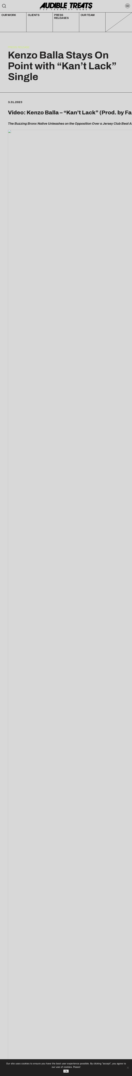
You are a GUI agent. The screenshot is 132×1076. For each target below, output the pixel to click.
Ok (66, 1071)
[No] (127, 1067)
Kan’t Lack (81, 113)
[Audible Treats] (66, 6)
